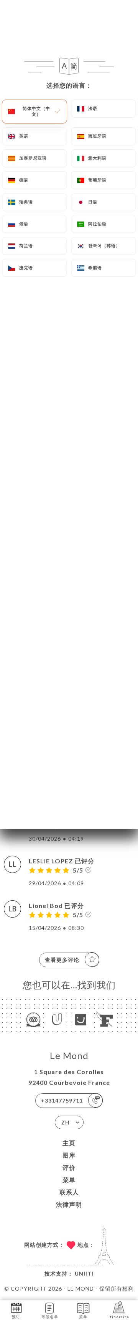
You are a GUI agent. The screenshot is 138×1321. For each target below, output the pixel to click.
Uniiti (84, 1273)
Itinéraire (118, 1316)
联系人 (69, 1192)
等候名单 (49, 1316)
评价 (69, 1167)
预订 (16, 1316)
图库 (69, 1155)
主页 (69, 1142)
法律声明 (69, 1204)
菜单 (69, 1179)
